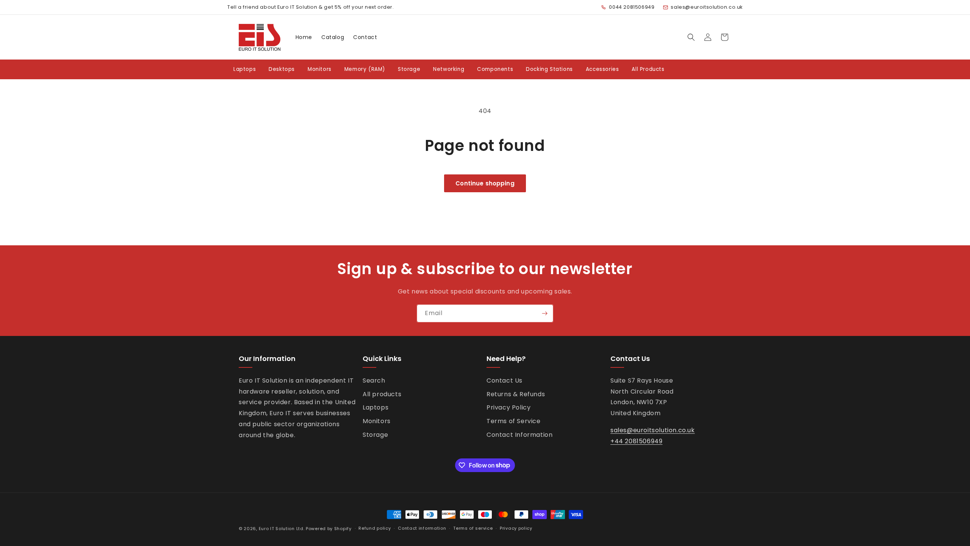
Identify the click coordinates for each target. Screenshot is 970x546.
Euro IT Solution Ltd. (282, 529)
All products (382, 394)
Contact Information (519, 434)
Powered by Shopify (329, 529)
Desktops (282, 69)
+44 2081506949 (636, 441)
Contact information (422, 528)
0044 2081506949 (631, 7)
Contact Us (505, 380)
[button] (691, 37)
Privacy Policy (508, 407)
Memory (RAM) (364, 69)
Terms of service (473, 528)
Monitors (320, 69)
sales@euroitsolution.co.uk (707, 7)
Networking (448, 69)
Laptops (244, 69)
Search (374, 380)
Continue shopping (485, 183)
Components (495, 69)
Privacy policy (516, 528)
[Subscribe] (544, 313)
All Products (648, 69)
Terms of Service (514, 421)
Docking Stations (549, 69)
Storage (409, 69)
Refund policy (374, 528)
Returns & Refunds (516, 394)
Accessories (602, 69)
